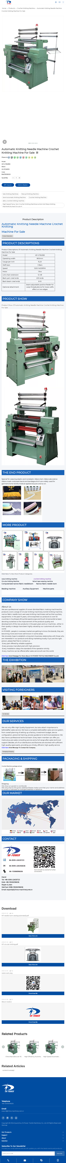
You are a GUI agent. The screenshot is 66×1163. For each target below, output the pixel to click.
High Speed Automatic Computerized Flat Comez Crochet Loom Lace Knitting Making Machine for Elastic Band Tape (51, 1056)
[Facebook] (3, 1117)
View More (32, 936)
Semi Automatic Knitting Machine (14, 197)
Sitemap (4, 1125)
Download (32, 993)
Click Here (5, 574)
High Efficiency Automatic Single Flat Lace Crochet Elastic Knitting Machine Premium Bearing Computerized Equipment (33, 1056)
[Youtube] (16, 1117)
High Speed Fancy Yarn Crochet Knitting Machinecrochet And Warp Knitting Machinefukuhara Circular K (29, 205)
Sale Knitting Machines (10, 194)
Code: (3, 172)
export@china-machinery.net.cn (13, 1111)
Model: (4, 161)
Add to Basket (23, 185)
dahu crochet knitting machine (13, 201)
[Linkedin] (7, 1117)
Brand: (3, 166)
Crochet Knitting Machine (37, 197)
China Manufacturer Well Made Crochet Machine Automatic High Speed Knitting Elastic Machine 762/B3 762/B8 (14, 1056)
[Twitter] (11, 1117)
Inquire (8, 185)
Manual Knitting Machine (30, 194)
